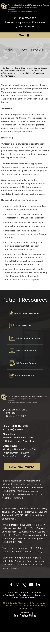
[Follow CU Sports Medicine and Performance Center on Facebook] (11, 585)
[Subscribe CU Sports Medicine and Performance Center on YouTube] (31, 585)
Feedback (9, 594)
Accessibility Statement (25, 597)
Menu (22, 35)
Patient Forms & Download (26, 313)
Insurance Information (25, 375)
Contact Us (40, 594)
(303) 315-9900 (26, 18)
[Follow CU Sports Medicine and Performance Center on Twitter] (24, 585)
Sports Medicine (24, 73)
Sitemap (38, 592)
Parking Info (40, 22)
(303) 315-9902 (16, 429)
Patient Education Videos (28, 338)
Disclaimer (13, 592)
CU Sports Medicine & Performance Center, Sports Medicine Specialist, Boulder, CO (24, 69)
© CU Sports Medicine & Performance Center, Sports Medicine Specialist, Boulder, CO (25, 605)
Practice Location (27, 26)
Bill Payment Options (26, 362)
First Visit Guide (23, 325)
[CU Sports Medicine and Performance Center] (25, 7)
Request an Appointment (18, 22)
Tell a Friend (24, 594)
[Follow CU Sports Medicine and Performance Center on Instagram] (17, 585)
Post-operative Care (26, 350)
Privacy (26, 592)
